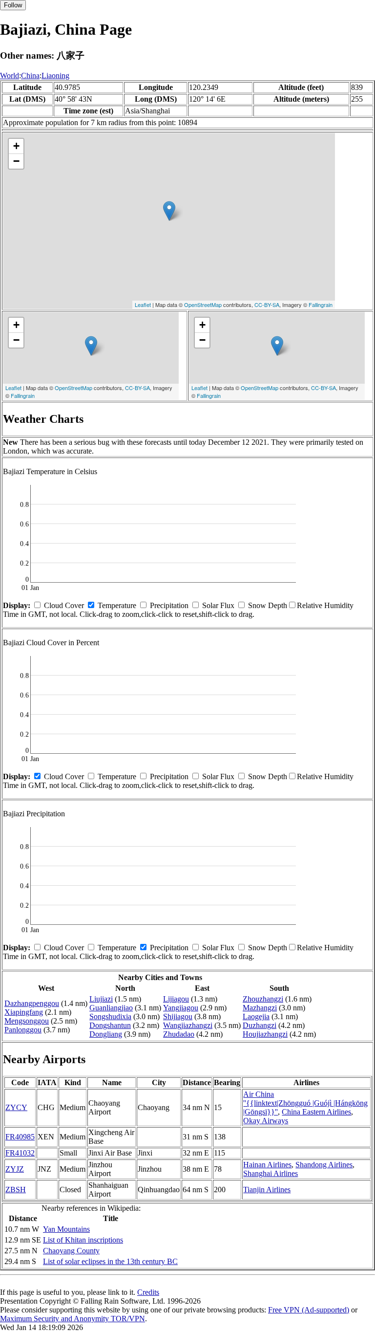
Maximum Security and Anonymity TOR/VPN (72, 1318)
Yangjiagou (180, 1008)
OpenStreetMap (203, 304)
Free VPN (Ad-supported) (308, 1310)
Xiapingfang (23, 1012)
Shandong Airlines (324, 1164)
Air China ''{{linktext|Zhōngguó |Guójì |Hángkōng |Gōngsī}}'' (305, 1103)
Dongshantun (110, 1025)
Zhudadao (178, 1034)
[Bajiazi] (169, 211)
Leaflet (143, 304)
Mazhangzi (260, 1008)
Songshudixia (110, 1016)
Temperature (117, 605)
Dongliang (105, 1034)
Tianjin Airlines (267, 1189)
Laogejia (256, 1016)
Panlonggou (23, 1030)
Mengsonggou (26, 1021)
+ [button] (16, 146)
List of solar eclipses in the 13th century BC (110, 1261)
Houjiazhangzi (265, 1034)
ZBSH (15, 1189)
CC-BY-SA (266, 304)
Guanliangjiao (111, 1008)
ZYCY (16, 1107)
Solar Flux (218, 605)
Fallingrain (321, 304)
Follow (13, 5)
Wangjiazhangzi (187, 1025)
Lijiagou (176, 999)
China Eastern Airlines (316, 1112)
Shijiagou (177, 1016)
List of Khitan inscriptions (83, 1240)
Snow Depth (267, 605)
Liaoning (55, 75)
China (30, 75)
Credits (148, 1292)
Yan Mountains (66, 1229)
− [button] (16, 161)
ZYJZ (14, 1169)
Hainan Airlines (267, 1164)
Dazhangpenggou (31, 1003)
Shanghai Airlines (270, 1173)
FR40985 (20, 1137)
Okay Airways (265, 1120)
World (9, 75)
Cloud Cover (64, 605)
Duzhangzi (259, 1025)
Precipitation (169, 605)
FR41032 (20, 1153)
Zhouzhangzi (263, 999)
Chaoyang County (71, 1250)
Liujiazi (101, 999)
